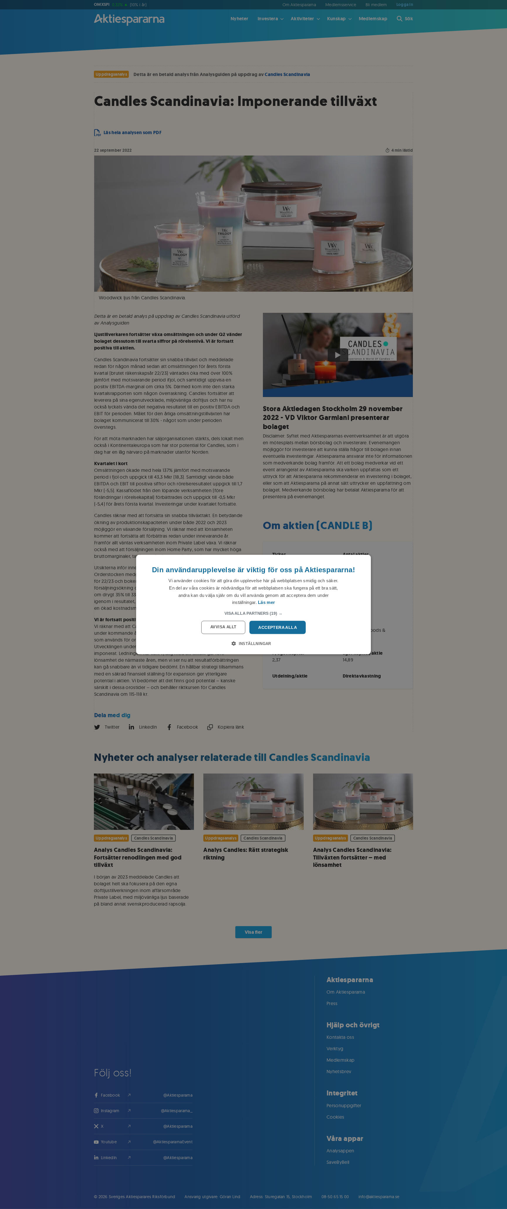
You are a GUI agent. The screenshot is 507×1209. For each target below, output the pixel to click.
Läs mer (266, 602)
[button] (253, 613)
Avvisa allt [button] (223, 627)
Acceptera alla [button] (277, 627)
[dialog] (253, 604)
